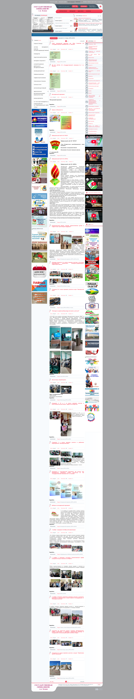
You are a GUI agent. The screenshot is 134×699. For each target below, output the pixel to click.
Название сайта (44, 687)
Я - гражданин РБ (54, 152)
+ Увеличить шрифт (53, 1)
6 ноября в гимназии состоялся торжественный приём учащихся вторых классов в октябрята (68, 558)
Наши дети (62, 439)
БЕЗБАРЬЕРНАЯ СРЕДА (38, 94)
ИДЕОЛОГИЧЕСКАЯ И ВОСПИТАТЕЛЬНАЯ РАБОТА (41, 92)
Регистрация (92, 5)
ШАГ (61, 376)
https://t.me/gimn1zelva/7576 (56, 394)
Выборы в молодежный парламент (61, 505)
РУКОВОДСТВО (37, 53)
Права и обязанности (57, 109)
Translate (85, 1)
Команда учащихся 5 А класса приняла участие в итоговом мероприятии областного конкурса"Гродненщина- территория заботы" (68, 263)
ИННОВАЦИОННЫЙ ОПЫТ (39, 71)
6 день (61, 307)
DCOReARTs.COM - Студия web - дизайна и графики (99, 689)
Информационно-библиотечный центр (68, 554)
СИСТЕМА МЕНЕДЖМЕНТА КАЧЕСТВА (41, 47)
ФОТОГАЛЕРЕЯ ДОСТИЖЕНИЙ (40, 88)
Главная (89, 1)
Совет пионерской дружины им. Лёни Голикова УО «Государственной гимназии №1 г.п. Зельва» (68, 44)
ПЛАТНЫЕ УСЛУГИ (37, 84)
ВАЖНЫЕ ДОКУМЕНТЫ (38, 98)
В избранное (99, 1)
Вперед (82, 41)
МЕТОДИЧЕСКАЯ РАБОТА (39, 67)
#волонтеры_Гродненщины (59, 379)
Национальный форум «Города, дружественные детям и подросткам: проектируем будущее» (68, 226)
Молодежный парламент (58, 94)
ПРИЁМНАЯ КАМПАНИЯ (39, 74)
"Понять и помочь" (82, 18)
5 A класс (68, 286)
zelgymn (54, 49)
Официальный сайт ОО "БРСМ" (60, 135)
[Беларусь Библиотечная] (37, 228)
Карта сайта (93, 1)
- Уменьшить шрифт (62, 1)
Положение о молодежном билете (69, 147)
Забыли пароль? (92, 6)
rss (100, 6)
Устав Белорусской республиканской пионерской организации (65, 217)
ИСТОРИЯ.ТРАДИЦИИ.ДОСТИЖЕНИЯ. (41, 50)
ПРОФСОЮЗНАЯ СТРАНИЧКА (40, 81)
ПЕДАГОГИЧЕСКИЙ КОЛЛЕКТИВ (40, 57)
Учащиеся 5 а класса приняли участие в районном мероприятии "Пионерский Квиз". (68, 443)
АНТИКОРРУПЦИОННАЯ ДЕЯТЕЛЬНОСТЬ (39, 65)
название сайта (43, 9)
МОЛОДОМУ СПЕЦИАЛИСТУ (39, 60)
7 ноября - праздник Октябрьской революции (64, 529)
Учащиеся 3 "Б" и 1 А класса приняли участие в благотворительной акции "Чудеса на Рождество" (68, 404)
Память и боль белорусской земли (67, 627)
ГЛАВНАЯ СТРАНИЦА (38, 43)
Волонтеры (62, 400)
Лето (78, 259)
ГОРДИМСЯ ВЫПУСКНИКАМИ (40, 77)
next (100, 16)
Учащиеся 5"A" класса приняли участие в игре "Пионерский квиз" (68, 290)
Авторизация (84, 6)
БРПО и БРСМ (63, 61)
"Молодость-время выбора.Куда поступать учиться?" (65, 311)
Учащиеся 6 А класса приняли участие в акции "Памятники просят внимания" (68, 653)
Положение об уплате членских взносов (70, 149)
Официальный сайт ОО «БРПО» (60, 158)
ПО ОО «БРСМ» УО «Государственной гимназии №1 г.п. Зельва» (68, 65)
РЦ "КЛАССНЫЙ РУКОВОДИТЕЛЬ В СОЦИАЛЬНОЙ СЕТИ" (41, 102)
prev (98, 16)
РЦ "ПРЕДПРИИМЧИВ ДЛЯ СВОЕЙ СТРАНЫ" (41, 106)
